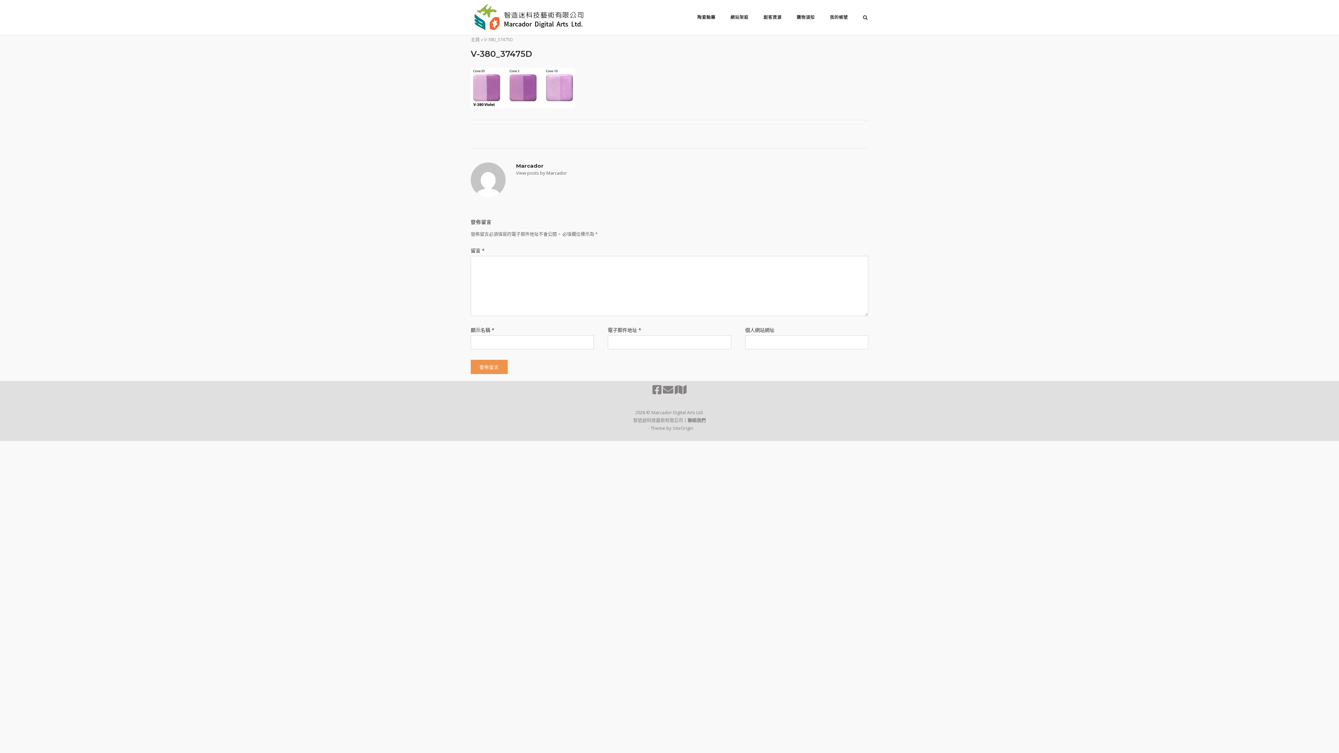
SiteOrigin (683, 428)
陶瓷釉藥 (706, 17)
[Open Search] (865, 18)
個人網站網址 (759, 330)
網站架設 (740, 17)
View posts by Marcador (541, 173)
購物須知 (806, 17)
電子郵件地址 (624, 330)
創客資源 (773, 17)
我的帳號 (839, 17)
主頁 (475, 39)
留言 (478, 250)
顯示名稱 (482, 330)
